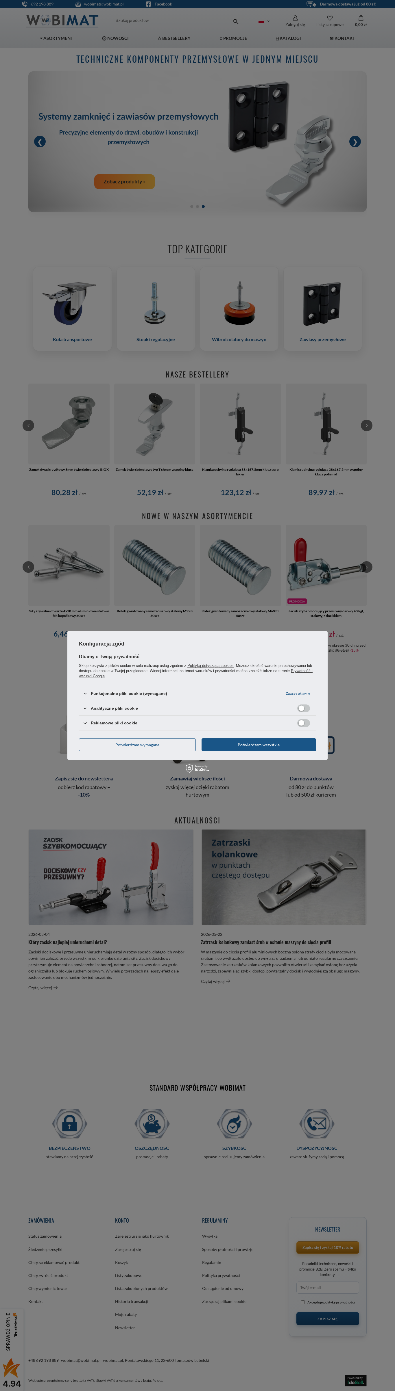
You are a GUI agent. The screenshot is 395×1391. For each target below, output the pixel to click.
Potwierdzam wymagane (137, 744)
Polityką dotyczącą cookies (210, 665)
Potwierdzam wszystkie (259, 744)
